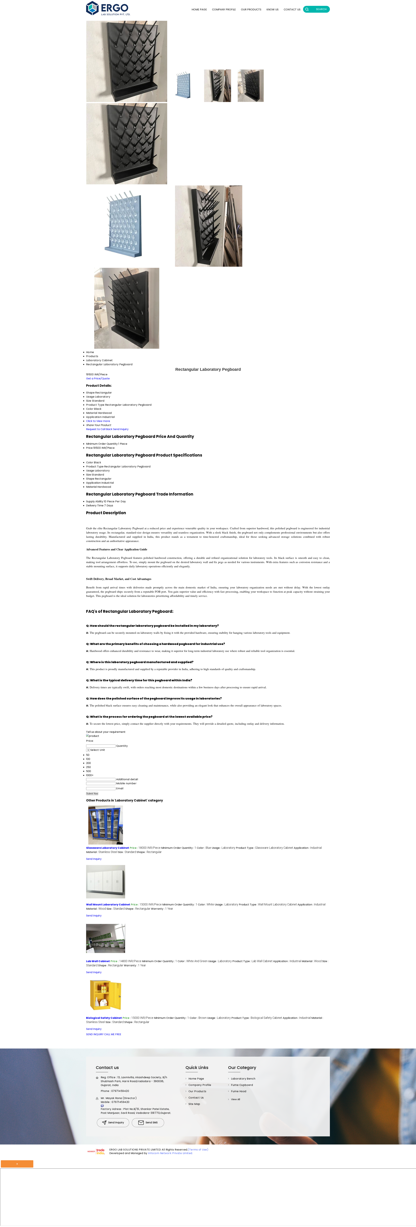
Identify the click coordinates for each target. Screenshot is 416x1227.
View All (235, 1099)
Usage (90, 470)
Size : (127, 852)
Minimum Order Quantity (102, 444)
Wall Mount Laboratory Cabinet (108, 904)
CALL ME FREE (112, 1034)
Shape (90, 479)
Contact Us (292, 9)
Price (89, 448)
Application (93, 483)
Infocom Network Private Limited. (170, 1153)
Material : (101, 852)
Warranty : (162, 909)
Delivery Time (95, 505)
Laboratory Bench (243, 1079)
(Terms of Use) (198, 1149)
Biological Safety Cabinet (104, 1018)
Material (91, 487)
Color (89, 462)
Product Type (95, 466)
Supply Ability (94, 501)
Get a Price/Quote (98, 378)
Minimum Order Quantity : (178, 848)
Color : (204, 848)
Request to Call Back (99, 429)
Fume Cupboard (242, 1085)
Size (88, 475)
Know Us (272, 9)
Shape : (149, 852)
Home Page (199, 9)
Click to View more (98, 421)
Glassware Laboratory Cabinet (107, 848)
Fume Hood (238, 1091)
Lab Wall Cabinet (98, 961)
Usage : (223, 848)
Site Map (194, 1104)
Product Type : (264, 848)
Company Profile (224, 9)
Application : (308, 848)
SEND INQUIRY (95, 1034)
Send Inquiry (121, 429)
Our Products (251, 9)
